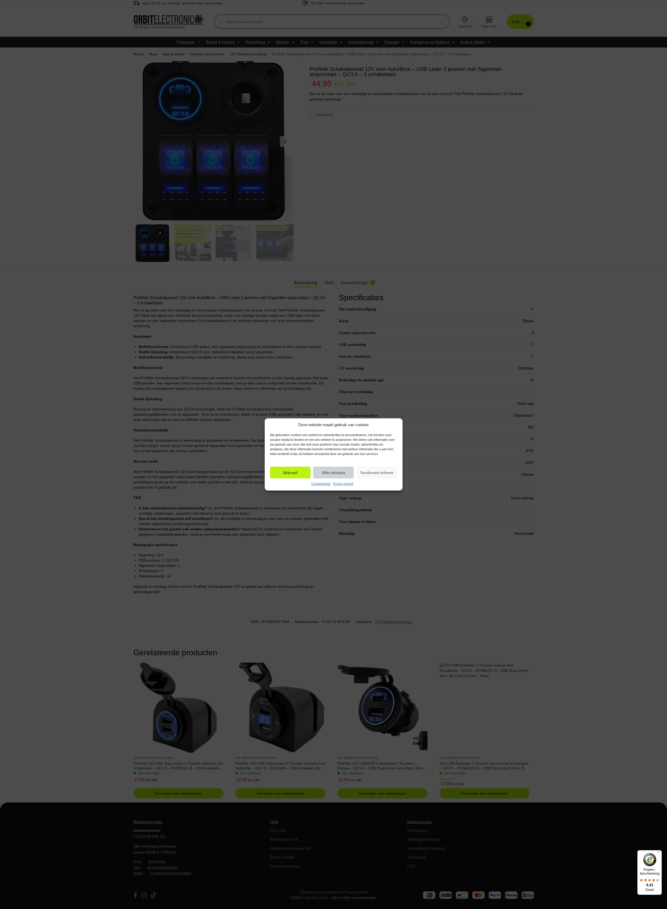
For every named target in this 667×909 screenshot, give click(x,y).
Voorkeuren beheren (376, 473)
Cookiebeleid (320, 484)
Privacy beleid (343, 484)
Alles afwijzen (333, 473)
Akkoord (290, 473)
